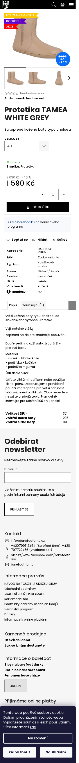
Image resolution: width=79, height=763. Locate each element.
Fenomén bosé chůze (22, 675)
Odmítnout (19, 752)
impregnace (26, 388)
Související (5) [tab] (33, 305)
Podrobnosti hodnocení (24, 98)
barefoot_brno (22, 564)
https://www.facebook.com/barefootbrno (40, 557)
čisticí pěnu (14, 384)
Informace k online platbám (25, 619)
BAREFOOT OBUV (45, 251)
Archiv (15, 686)
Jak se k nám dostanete (24, 645)
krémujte (12, 401)
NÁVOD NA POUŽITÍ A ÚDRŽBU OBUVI (30, 583)
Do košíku (41, 207)
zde (33, 727)
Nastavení (38, 738)
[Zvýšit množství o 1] (63, 194)
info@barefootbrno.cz (28, 540)
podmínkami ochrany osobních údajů (34, 494)
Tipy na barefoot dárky (23, 664)
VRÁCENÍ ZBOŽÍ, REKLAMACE (24, 594)
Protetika (27, 166)
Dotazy (9, 614)
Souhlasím (56, 752)
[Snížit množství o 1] (42, 194)
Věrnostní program (18, 609)
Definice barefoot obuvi (24, 670)
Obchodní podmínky (20, 589)
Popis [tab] (13, 305)
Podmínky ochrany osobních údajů (31, 604)
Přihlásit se (19, 509)
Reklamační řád (16, 599)
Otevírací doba (17, 640)
